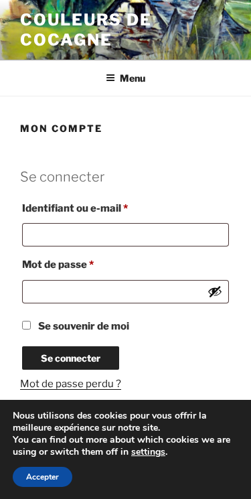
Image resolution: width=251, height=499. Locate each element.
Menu (132, 78)
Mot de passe (85, 264)
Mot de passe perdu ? (70, 384)
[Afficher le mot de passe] (214, 291)
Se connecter (70, 358)
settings (148, 452)
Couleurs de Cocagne (86, 30)
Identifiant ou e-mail (102, 208)
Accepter (42, 477)
